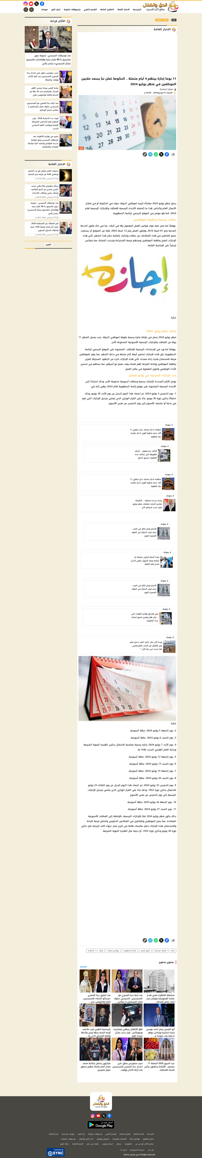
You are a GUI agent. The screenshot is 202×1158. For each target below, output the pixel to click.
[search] (25, 9)
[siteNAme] (161, 7)
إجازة (172, 950)
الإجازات (153, 826)
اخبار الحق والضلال (86, 1139)
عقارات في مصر (92, 1144)
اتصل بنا (123, 1150)
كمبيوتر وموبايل (103, 1139)
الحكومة (91, 950)
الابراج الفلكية (77, 1144)
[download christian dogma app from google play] (101, 1125)
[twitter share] (161, 154)
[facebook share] (167, 154)
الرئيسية (137, 9)
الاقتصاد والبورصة (119, 1139)
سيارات (118, 1144)
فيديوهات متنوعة (72, 9)
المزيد (48, 244)
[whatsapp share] (156, 154)
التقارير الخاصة (107, 9)
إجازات (101, 950)
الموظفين (150, 821)
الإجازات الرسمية (160, 950)
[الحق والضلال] (173, 20)
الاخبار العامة (123, 9)
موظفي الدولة (113, 950)
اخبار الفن (55, 9)
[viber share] (150, 154)
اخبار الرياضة (53, 1134)
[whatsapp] (145, 154)
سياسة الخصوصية (137, 1150)
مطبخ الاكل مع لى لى (144, 1144)
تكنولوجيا (128, 1144)
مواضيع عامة (135, 1139)
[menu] (31, 9)
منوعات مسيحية (68, 1134)
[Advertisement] (127, 54)
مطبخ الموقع (148, 1139)
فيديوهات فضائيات (68, 1139)
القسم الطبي (90, 9)
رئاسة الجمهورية (130, 950)
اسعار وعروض (107, 1144)
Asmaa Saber (167, 89)
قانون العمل (145, 950)
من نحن (151, 1150)
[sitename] (101, 1101)
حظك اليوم (64, 1144)
